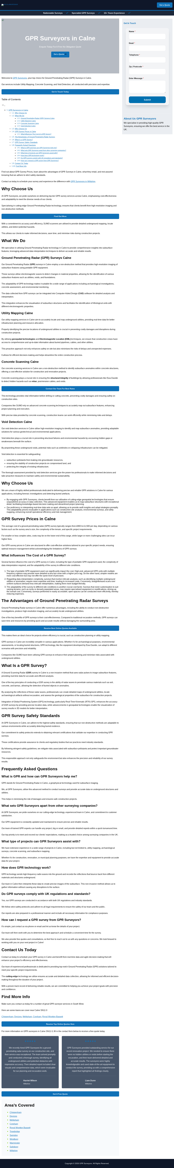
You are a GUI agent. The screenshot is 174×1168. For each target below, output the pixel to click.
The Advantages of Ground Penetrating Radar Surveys (35, 137)
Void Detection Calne (28, 126)
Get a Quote (164, 5)
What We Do (19, 116)
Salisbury (14, 1147)
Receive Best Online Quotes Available (60, 628)
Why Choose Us (21, 113)
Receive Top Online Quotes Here (60, 1024)
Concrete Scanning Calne (30, 123)
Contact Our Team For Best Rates (60, 389)
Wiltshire (14, 1151)
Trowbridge (15, 1131)
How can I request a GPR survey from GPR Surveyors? (40, 160)
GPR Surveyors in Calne (18, 110)
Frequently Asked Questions (25, 145)
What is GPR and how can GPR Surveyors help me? (39, 148)
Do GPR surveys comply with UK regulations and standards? (42, 158)
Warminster (15, 1143)
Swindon (14, 1135)
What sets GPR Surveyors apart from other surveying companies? (43, 150)
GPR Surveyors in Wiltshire (83, 181)
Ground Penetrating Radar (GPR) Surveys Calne (38, 118)
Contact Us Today (21, 163)
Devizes (18, 1017)
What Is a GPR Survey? (24, 140)
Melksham (27, 1017)
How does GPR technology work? (32, 155)
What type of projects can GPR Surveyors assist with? (39, 153)
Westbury (14, 1139)
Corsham (37, 1017)
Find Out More (60, 216)
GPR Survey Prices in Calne (25, 131)
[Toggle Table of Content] (3, 106)
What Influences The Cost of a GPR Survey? (36, 134)
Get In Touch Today (60, 92)
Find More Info (21, 166)
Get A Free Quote (60, 1094)
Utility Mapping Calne (28, 121)
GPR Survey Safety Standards (26, 142)
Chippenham (7, 1017)
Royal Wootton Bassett (52, 1017)
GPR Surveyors (20, 78)
